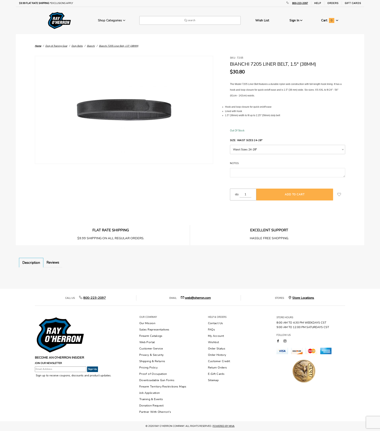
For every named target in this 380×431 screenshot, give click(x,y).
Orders (332, 3)
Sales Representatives (154, 329)
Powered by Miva (224, 426)
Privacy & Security (151, 355)
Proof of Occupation (153, 374)
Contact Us (215, 323)
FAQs (211, 329)
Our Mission (147, 323)
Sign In (295, 20)
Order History (217, 355)
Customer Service (151, 348)
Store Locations (303, 298)
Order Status (216, 348)
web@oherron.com (198, 298)
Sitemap (213, 380)
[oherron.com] (59, 20)
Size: (246, 140)
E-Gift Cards (216, 374)
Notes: (234, 163)
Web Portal (147, 342)
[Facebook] (277, 340)
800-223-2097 (300, 3)
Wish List (262, 20)
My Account (216, 336)
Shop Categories (110, 20)
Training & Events (151, 399)
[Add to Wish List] (339, 194)
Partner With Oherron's (155, 412)
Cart (326, 20)
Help (317, 3)
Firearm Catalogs (150, 336)
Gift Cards (353, 3)
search (191, 20)
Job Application (149, 393)
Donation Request (151, 405)
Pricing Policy (148, 367)
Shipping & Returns (152, 361)
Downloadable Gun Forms (156, 380)
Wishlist (213, 342)
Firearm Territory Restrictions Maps (162, 386)
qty (237, 194)
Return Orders (217, 367)
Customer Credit (219, 361)
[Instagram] (285, 340)
